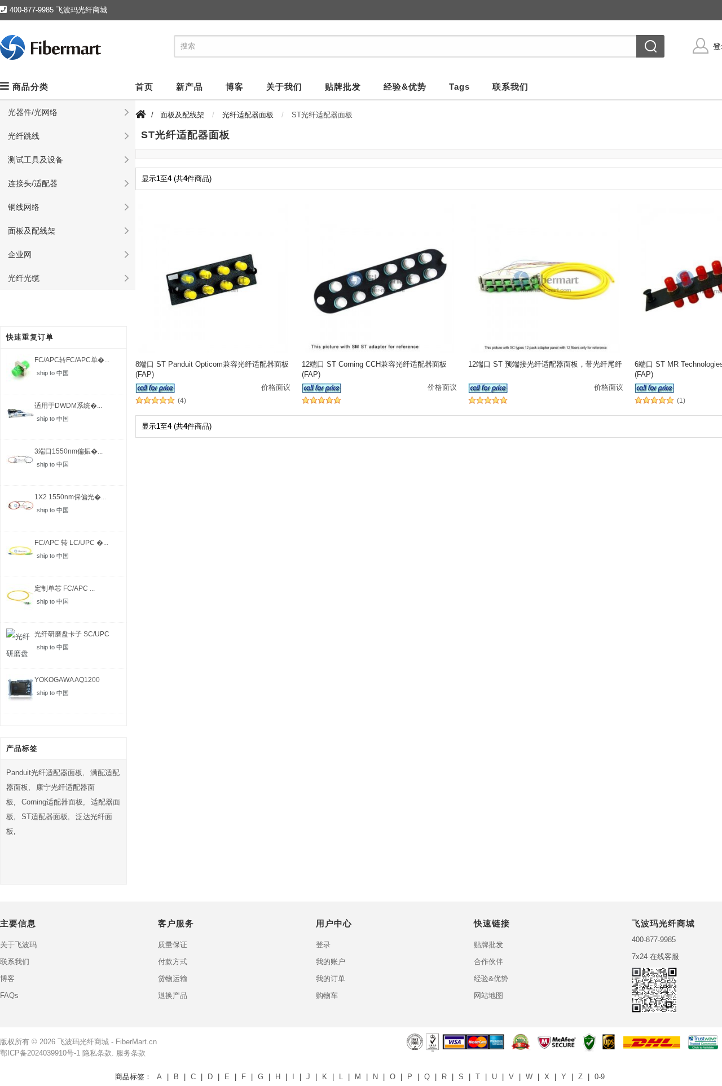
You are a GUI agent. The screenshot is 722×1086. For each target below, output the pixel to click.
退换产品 (172, 995)
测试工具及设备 (35, 159)
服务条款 (131, 1053)
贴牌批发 (488, 944)
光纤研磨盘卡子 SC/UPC (71, 634)
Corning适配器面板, (53, 802)
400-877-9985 (654, 939)
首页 (144, 86)
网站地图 (488, 995)
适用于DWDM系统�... (68, 406)
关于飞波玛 (18, 944)
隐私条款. (98, 1053)
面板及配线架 (31, 230)
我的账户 (330, 961)
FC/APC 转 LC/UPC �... (71, 543)
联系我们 (14, 961)
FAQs (9, 995)
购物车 (327, 995)
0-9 (600, 1076)
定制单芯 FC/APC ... (64, 588)
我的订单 (330, 978)
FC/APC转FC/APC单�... (71, 360)
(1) (681, 400)
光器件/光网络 (33, 112)
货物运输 (172, 978)
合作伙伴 (488, 961)
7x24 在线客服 (655, 956)
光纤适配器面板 (248, 115)
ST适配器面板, (45, 816)
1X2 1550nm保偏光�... (70, 497)
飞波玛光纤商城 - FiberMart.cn (107, 1041)
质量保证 (172, 944)
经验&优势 (491, 978)
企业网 (20, 254)
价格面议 (275, 387)
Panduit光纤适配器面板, (45, 772)
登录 (323, 944)
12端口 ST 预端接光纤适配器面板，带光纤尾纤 (545, 364)
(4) (182, 400)
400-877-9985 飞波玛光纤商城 (58, 10)
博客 (7, 978)
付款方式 (172, 961)
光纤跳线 (23, 135)
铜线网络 (23, 207)
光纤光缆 (23, 278)
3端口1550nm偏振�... (68, 451)
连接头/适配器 (33, 183)
